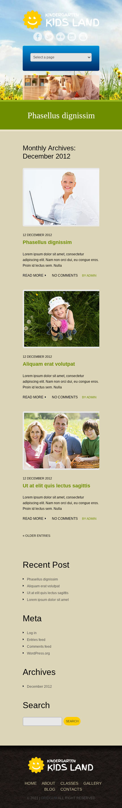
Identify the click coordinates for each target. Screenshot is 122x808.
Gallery (92, 783)
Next (92, 91)
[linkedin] (72, 35)
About (48, 783)
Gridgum (49, 798)
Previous (30, 91)
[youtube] (83, 35)
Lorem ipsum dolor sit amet (48, 600)
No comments (65, 275)
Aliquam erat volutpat (49, 364)
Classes (69, 783)
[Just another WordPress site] (61, 765)
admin (91, 275)
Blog (49, 789)
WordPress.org (38, 653)
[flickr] (61, 35)
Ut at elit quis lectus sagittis (56, 486)
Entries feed (36, 640)
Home (31, 783)
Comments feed (39, 647)
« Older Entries (36, 535)
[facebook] (38, 35)
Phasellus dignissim (47, 242)
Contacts (71, 789)
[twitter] (49, 35)
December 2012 (39, 687)
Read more (33, 275)
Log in (32, 633)
